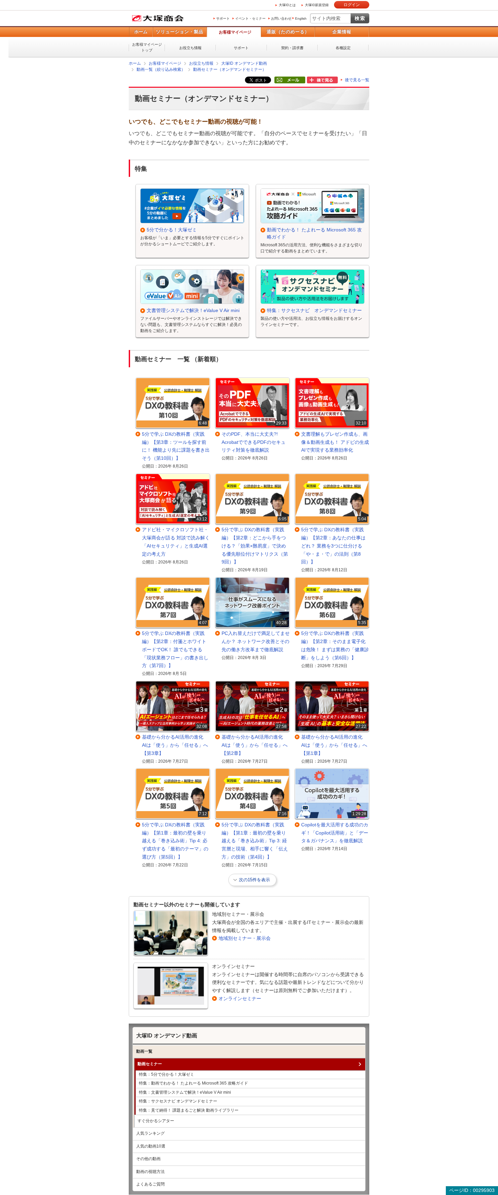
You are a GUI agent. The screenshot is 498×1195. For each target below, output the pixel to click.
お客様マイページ (235, 32)
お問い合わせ (281, 18)
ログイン (352, 4)
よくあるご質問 (150, 1183)
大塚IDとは (287, 5)
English (301, 18)
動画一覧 (144, 1051)
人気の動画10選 (150, 1146)
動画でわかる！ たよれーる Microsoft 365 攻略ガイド (314, 233)
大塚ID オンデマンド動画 (244, 63)
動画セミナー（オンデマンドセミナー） (229, 69)
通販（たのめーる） (288, 31)
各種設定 (343, 48)
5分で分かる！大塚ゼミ (172, 229)
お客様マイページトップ (147, 47)
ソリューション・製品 (179, 31)
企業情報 (341, 31)
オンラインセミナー (240, 998)
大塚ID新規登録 (317, 5)
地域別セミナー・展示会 (245, 938)
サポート (223, 18)
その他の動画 (148, 1158)
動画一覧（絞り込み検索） (161, 69)
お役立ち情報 (190, 48)
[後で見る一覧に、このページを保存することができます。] (322, 80)
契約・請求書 (292, 48)
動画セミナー (150, 1063)
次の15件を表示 (254, 879)
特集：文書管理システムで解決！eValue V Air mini (185, 1092)
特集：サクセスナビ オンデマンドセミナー (314, 310)
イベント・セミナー (250, 18)
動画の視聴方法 (150, 1171)
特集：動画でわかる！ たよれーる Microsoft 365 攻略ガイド (193, 1082)
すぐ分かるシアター (156, 1120)
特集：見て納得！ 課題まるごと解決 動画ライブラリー (188, 1110)
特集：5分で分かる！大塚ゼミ (166, 1074)
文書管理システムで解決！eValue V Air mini (193, 310)
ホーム (140, 31)
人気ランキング (150, 1133)
